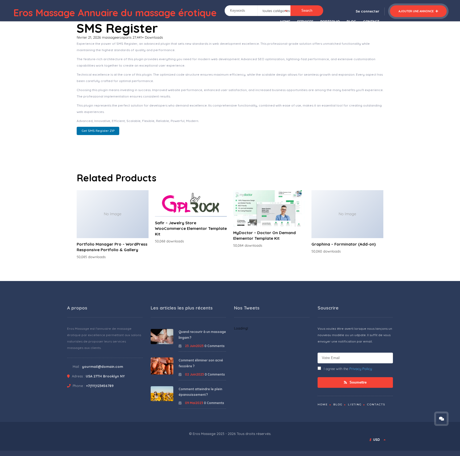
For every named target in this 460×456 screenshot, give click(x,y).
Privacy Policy (360, 369)
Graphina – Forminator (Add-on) (343, 244)
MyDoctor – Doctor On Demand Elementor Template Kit (264, 235)
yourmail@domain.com (102, 366)
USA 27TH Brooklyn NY (105, 376)
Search (306, 11)
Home (323, 404)
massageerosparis (117, 37)
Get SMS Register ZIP (97, 131)
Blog (338, 404)
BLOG (351, 21)
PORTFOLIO (330, 21)
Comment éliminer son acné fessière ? (201, 363)
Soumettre (357, 382)
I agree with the (348, 369)
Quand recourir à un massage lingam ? (202, 335)
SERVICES (305, 21)
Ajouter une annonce (416, 11)
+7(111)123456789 (100, 386)
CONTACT (371, 21)
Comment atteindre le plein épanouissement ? (200, 392)
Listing (355, 404)
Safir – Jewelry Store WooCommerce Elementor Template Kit (191, 228)
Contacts (376, 404)
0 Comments (214, 346)
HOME (285, 21)
